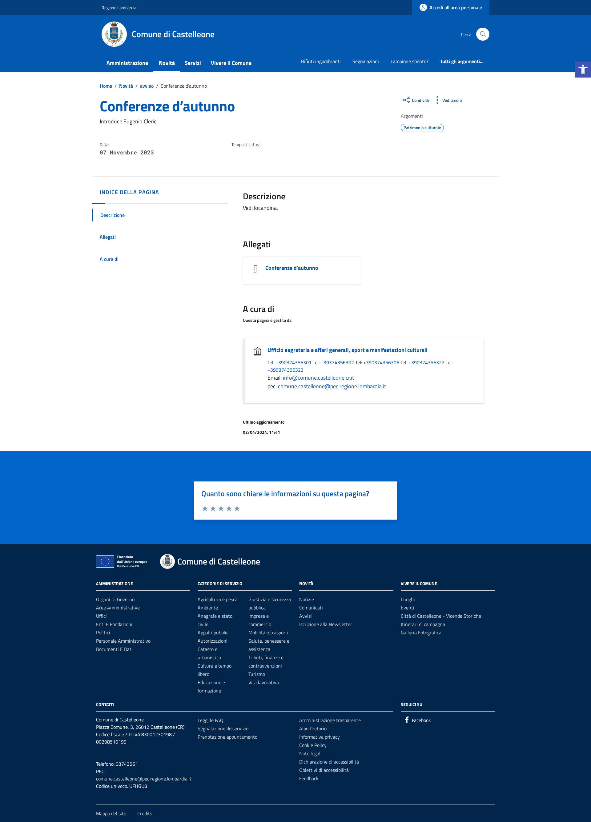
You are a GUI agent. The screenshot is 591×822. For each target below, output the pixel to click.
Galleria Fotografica (421, 632)
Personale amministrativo (123, 640)
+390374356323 (285, 369)
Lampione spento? (409, 61)
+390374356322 (427, 362)
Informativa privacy (319, 736)
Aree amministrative (118, 607)
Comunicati (311, 607)
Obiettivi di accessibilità (324, 770)
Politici (103, 632)
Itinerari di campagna (423, 624)
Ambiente (208, 607)
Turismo (256, 674)
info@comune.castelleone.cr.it (318, 377)
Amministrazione (127, 63)
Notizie (306, 599)
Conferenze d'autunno (291, 268)
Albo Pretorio (313, 728)
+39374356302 (338, 362)
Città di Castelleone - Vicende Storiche (441, 616)
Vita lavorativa (263, 682)
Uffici (101, 616)
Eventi (407, 607)
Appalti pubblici (214, 632)
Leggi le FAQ (210, 720)
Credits (144, 813)
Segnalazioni (365, 61)
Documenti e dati (114, 649)
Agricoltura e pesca (218, 599)
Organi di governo (115, 599)
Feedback (309, 778)
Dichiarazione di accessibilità (329, 761)
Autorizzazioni (212, 640)
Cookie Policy (313, 745)
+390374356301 (294, 362)
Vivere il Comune (231, 63)
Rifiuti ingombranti (321, 61)
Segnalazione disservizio (223, 728)
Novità (167, 63)
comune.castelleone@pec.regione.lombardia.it (332, 386)
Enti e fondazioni (114, 624)
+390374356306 (381, 362)
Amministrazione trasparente (330, 720)
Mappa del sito (111, 813)
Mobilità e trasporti (268, 632)
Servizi (193, 63)
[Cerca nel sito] (482, 34)
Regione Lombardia (119, 7)
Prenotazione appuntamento (227, 736)
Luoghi (408, 599)
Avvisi (305, 616)
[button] (583, 70)
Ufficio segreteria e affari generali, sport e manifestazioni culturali (347, 350)
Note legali (310, 753)
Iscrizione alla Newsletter (325, 624)
